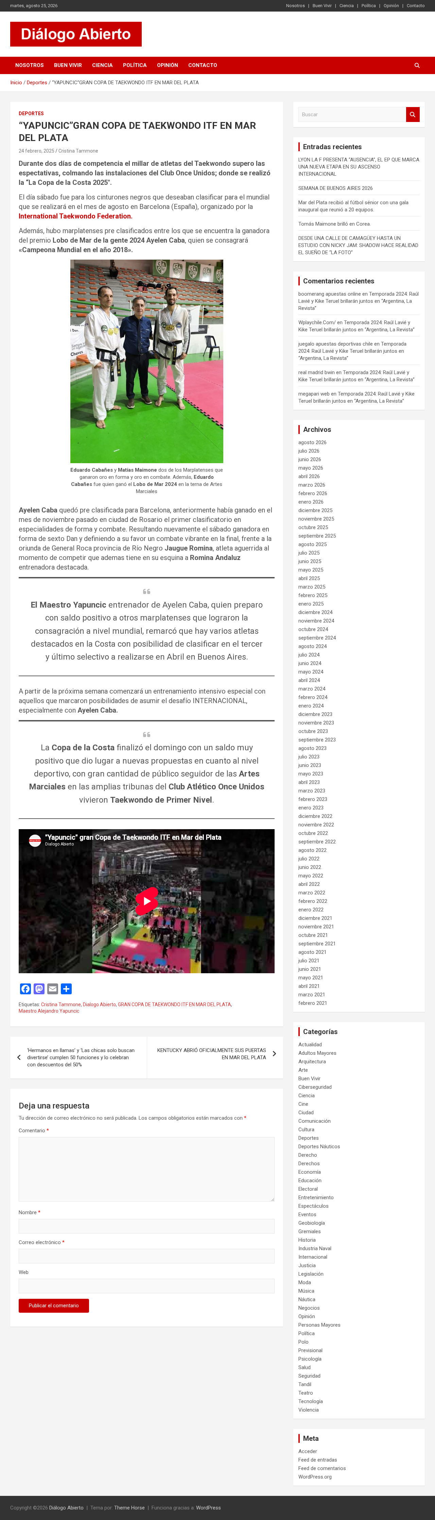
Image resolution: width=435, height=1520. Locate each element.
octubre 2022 (313, 833)
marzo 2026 (311, 485)
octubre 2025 (313, 527)
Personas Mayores (319, 1325)
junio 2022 (309, 867)
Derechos (309, 1163)
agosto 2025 (312, 544)
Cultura (306, 1129)
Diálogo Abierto (66, 1508)
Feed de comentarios (322, 1468)
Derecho (307, 1155)
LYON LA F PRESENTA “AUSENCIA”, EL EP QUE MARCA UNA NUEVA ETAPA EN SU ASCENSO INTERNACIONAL (358, 167)
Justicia (307, 1265)
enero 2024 (311, 706)
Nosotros (295, 5)
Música (306, 1291)
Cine (303, 1104)
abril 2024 (309, 680)
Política (369, 5)
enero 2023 (311, 808)
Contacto (416, 5)
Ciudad (306, 1113)
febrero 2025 (312, 595)
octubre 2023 (313, 731)
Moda (304, 1282)
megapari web (314, 394)
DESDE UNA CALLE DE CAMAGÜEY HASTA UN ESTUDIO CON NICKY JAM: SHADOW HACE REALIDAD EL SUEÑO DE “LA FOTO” (358, 245)
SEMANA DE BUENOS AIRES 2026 (335, 188)
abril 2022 (309, 884)
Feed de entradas (317, 1460)
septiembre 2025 (317, 536)
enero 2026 (311, 502)
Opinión (391, 5)
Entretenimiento (316, 1197)
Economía (309, 1172)
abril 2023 (309, 782)
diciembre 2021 (315, 918)
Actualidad (310, 1045)
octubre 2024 (313, 629)
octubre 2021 (313, 935)
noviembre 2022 (316, 825)
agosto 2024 (312, 646)
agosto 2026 (312, 442)
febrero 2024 (312, 697)
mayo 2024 (310, 672)
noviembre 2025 (316, 519)
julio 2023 (308, 757)
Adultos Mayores (317, 1053)
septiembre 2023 (317, 740)
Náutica (306, 1299)
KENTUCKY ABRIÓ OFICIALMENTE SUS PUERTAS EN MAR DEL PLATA (211, 1054)
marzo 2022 (311, 893)
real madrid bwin (316, 372)
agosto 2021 (312, 952)
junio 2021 (309, 969)
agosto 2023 (312, 748)
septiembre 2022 (317, 842)
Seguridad (309, 1376)
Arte (303, 1070)
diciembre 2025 (315, 510)
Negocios (309, 1308)
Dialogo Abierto (99, 1004)
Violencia (308, 1410)
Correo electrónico (42, 1242)
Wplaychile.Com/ (317, 322)
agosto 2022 (312, 850)
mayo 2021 (310, 978)
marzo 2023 (311, 791)
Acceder (307, 1451)
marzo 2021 (311, 995)
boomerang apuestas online (329, 294)
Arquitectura (312, 1062)
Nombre (29, 1212)
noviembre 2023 (316, 723)
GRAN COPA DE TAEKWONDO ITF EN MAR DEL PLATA (174, 1004)
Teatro (305, 1393)
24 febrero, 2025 (36, 151)
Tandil (304, 1384)
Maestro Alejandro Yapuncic (49, 1011)
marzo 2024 (311, 689)
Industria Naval (314, 1248)
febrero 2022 (312, 901)
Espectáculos (313, 1206)
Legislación (311, 1274)
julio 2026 (308, 451)
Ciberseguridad (315, 1087)
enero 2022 (311, 910)
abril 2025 (309, 578)
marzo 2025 (311, 587)
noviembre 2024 (316, 621)
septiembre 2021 (317, 944)
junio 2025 (309, 561)
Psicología (309, 1359)
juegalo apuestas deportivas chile (335, 344)
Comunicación (314, 1121)
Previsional (310, 1350)
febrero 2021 (312, 1003)
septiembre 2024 (317, 638)
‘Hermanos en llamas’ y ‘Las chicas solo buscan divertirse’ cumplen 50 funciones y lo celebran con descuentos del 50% (81, 1057)
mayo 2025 (310, 570)
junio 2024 (309, 663)
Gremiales (309, 1231)
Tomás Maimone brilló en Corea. (334, 224)
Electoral (308, 1189)
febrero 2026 (312, 493)
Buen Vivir (322, 5)
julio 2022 (308, 859)
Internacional (312, 1257)
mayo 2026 (310, 468)
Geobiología (311, 1223)
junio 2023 (309, 765)
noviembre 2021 (316, 927)
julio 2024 (308, 655)
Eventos (307, 1214)
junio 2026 (309, 459)
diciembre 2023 (315, 714)
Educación (309, 1180)
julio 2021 (308, 961)
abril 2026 (309, 476)
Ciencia (347, 5)
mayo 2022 (310, 876)
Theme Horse (129, 1508)
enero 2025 (311, 604)
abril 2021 (309, 986)
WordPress (208, 1508)
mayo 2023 (310, 774)
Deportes (31, 113)
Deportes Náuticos (319, 1146)
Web (24, 1272)
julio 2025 (308, 553)
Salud (304, 1367)
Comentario (34, 1131)
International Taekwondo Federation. (76, 216)
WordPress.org (315, 1477)
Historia (307, 1240)
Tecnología (310, 1401)
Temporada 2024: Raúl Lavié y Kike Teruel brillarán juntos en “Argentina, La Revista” (358, 301)
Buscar (413, 114)
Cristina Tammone (78, 151)
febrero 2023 (312, 799)
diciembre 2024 (315, 612)
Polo (303, 1342)
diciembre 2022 (315, 816)
